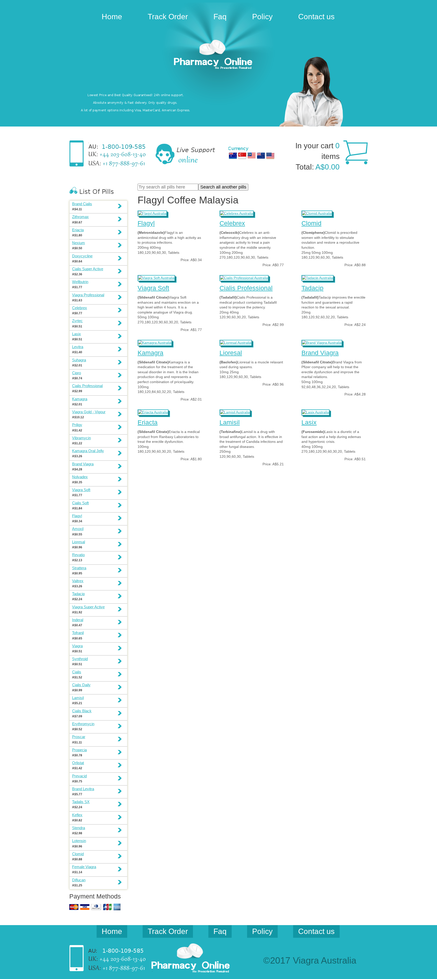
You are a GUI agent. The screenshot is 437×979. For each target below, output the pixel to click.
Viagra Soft (153, 287)
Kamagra (150, 352)
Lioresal (231, 352)
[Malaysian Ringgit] (252, 156)
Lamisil (230, 422)
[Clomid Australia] (316, 213)
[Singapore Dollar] (242, 156)
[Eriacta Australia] (153, 412)
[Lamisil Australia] (235, 412)
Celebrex (232, 223)
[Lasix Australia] (315, 412)
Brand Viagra (320, 352)
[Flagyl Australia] (152, 213)
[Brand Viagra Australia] (321, 342)
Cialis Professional (246, 287)
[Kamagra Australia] (155, 342)
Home (112, 16)
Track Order (168, 16)
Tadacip (312, 287)
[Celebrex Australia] (237, 213)
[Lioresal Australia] (236, 342)
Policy (262, 16)
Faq (220, 16)
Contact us (316, 16)
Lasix (309, 422)
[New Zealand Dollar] (261, 156)
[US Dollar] (270, 156)
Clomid (311, 223)
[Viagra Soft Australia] (156, 277)
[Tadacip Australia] (317, 277)
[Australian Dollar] (233, 156)
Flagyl (146, 223)
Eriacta (148, 422)
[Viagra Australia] (218, 55)
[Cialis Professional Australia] (244, 277)
